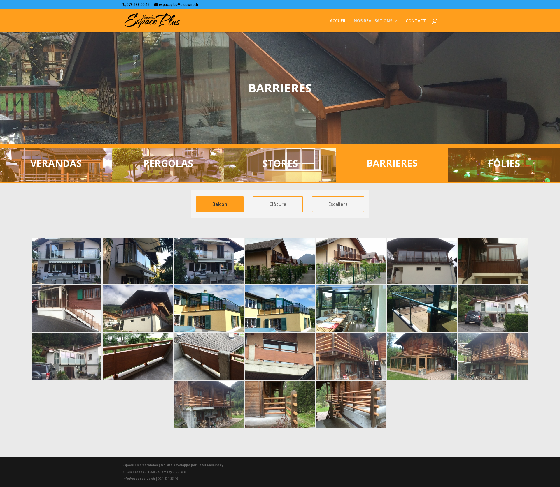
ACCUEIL (338, 21)
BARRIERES (392, 163)
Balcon (219, 204)
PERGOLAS (168, 163)
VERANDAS (56, 163)
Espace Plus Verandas (140, 465)
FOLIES (504, 163)
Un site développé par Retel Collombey (192, 465)
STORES (280, 163)
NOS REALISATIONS (373, 21)
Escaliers (338, 204)
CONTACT (416, 21)
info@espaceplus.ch (139, 479)
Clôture (277, 204)
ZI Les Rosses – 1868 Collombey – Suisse (154, 472)
